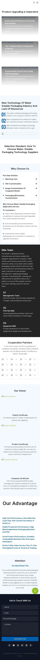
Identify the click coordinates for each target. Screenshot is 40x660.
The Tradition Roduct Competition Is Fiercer (19, 47)
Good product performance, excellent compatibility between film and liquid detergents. (18, 539)
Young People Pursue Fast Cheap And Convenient (19, 72)
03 (4, 323)
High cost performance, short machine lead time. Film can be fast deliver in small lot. (19, 520)
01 (4, 292)
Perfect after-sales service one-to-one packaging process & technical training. (19, 546)
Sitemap (27, 653)
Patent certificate (20, 415)
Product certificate (20, 444)
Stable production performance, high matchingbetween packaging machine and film (18, 529)
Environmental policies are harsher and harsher (20, 22)
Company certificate (20, 478)
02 (4, 307)
